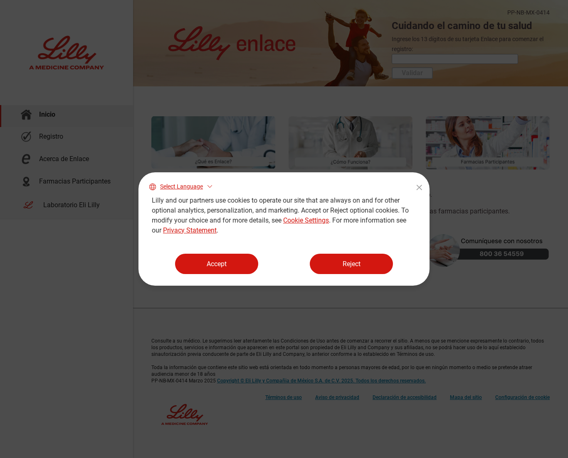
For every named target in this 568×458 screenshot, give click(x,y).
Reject (352, 264)
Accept (217, 264)
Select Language (181, 186)
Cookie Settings (306, 220)
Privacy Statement (190, 230)
